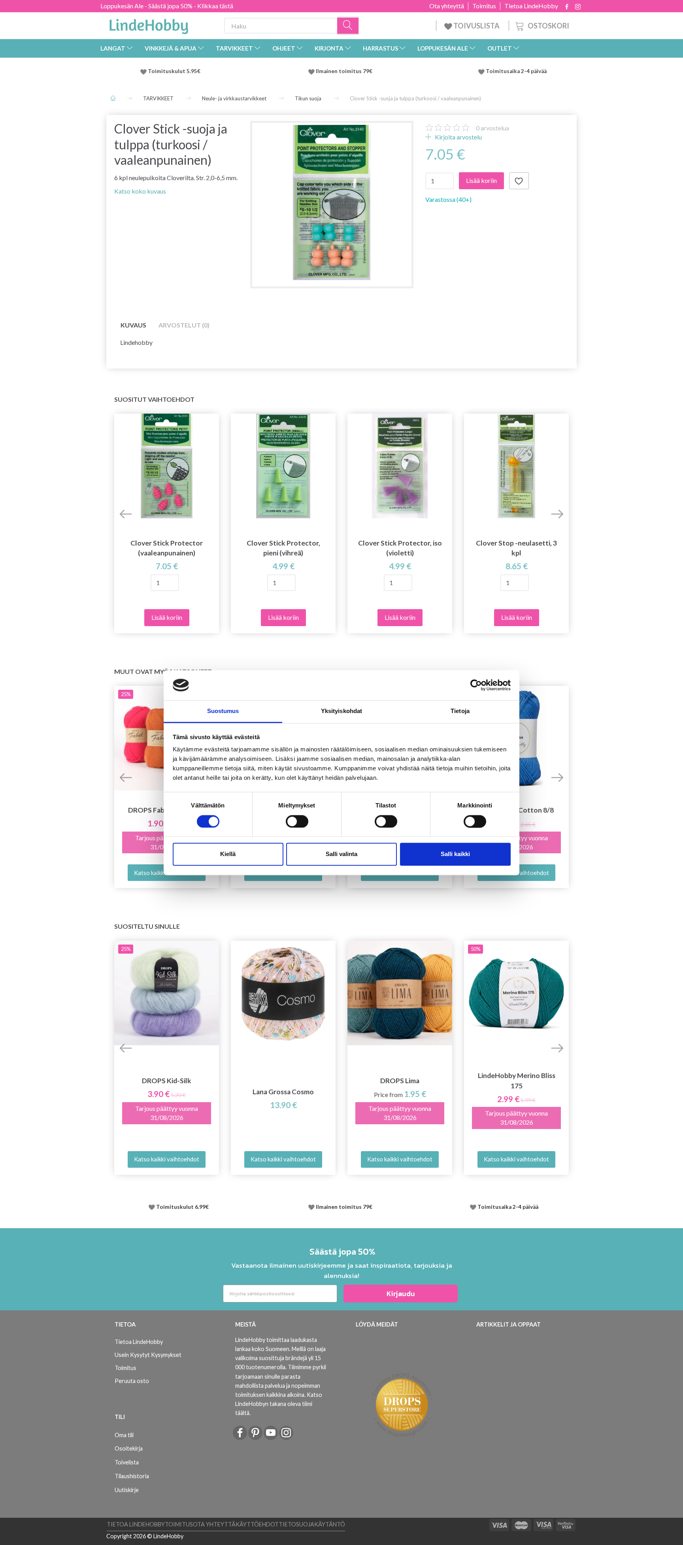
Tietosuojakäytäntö (312, 1524)
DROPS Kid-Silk (166, 1080)
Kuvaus (133, 325)
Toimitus (484, 5)
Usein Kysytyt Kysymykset (148, 1354)
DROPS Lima (399, 1080)
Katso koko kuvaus (140, 191)
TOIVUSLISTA (476, 25)
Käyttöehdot (257, 1524)
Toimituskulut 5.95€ (174, 71)
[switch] (297, 821)
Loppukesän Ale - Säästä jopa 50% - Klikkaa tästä (166, 5)
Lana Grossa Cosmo (283, 1092)
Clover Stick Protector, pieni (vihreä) (283, 548)
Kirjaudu (401, 1293)
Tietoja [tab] (460, 711)
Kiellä (228, 854)
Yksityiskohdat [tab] (341, 711)
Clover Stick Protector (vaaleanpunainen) (166, 548)
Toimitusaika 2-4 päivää (516, 71)
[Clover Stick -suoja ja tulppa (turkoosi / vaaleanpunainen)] (331, 202)
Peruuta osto (132, 1381)
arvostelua (492, 128)
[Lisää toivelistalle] (519, 181)
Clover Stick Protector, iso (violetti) (400, 548)
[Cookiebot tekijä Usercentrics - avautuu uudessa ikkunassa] (476, 685)
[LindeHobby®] (148, 24)
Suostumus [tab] (223, 711)
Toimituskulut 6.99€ (182, 1207)
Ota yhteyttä (446, 5)
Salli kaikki (455, 854)
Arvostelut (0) (183, 325)
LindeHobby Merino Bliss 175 (516, 1080)
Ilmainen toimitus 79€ (345, 71)
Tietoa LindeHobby (531, 5)
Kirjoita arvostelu (458, 137)
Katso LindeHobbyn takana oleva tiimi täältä (278, 1403)
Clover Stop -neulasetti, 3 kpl (516, 548)
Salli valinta (341, 854)
